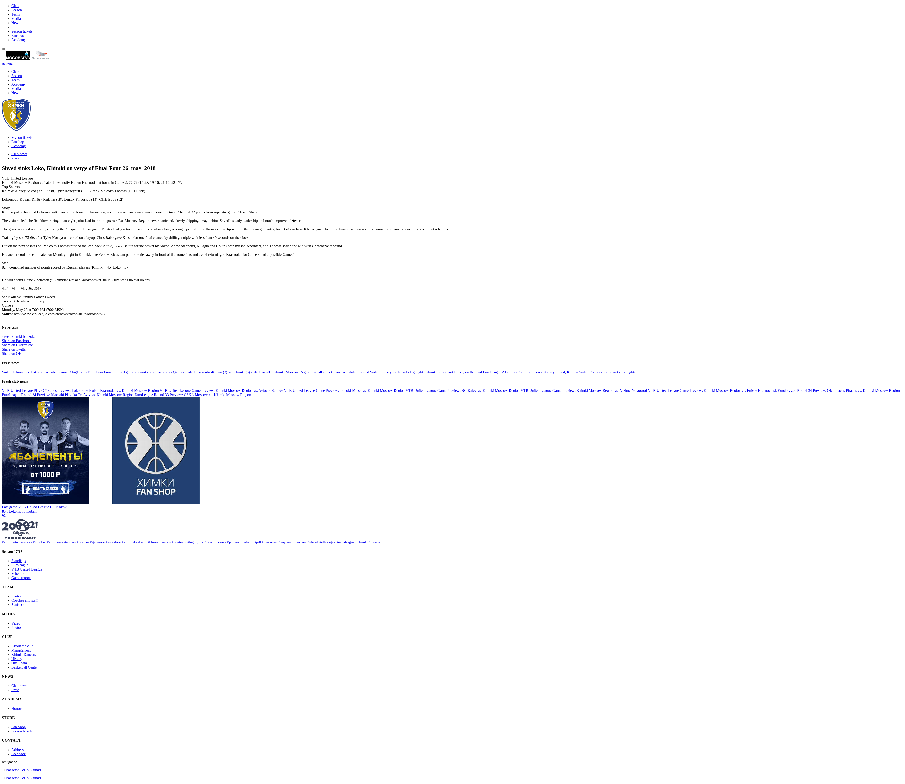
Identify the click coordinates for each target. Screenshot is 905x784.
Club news (19, 154)
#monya (375, 542)
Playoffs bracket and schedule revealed (340, 372)
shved (6, 337)
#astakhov (113, 542)
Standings (18, 561)
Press (15, 158)
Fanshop (17, 35)
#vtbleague (327, 542)
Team (15, 14)
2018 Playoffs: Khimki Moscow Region (280, 372)
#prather (83, 542)
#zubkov (246, 542)
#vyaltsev (299, 542)
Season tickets (21, 31)
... (637, 372)
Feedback (18, 754)
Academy (18, 40)
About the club (22, 646)
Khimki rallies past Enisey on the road (453, 372)
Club (15, 6)
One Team (19, 663)
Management (21, 650)
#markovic (270, 542)
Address (17, 750)
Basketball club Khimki (23, 770)
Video (15, 623)
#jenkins (233, 542)
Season (16, 10)
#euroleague (345, 542)
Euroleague (19, 565)
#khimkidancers (159, 542)
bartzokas (30, 337)
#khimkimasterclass (61, 542)
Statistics (17, 605)
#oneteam (179, 542)
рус (4, 63)
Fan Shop (18, 727)
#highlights (195, 542)
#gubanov (97, 542)
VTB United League (26, 569)
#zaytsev (285, 542)
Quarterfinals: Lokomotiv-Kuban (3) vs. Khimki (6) (211, 372)
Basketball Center (24, 667)
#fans (209, 542)
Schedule (18, 574)
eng (10, 63)
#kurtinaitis (10, 542)
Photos (16, 627)
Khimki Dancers (23, 655)
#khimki (361, 542)
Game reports (21, 578)
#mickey (25, 542)
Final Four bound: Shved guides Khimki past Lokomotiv (130, 372)
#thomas (220, 542)
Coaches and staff (24, 600)
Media (16, 18)
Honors (16, 708)
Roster (16, 596)
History (16, 659)
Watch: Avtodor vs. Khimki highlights (607, 372)
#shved (313, 542)
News (15, 23)
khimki (17, 337)
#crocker (39, 542)
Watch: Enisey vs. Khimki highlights (397, 372)
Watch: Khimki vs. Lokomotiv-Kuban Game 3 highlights (44, 372)
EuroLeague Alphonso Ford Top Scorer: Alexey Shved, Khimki (530, 372)
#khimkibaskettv (134, 542)
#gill (257, 542)
